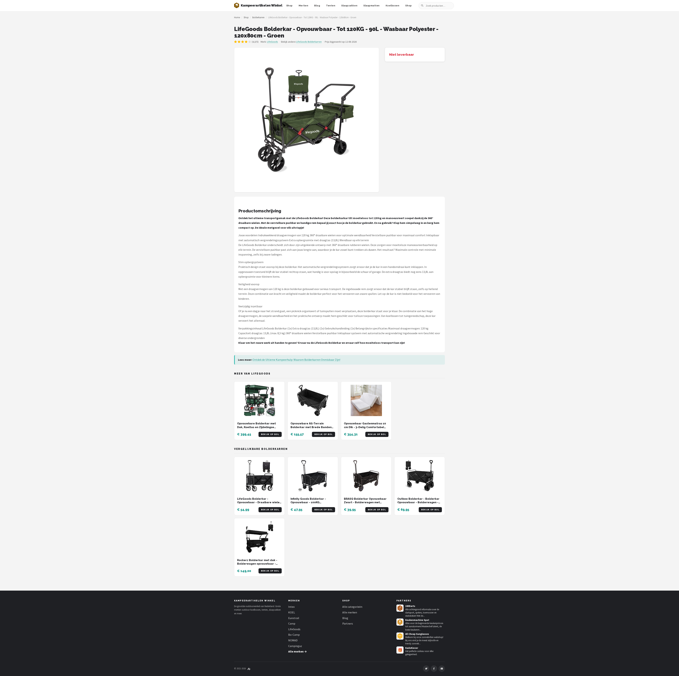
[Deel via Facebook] (434, 668)
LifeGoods (272, 41)
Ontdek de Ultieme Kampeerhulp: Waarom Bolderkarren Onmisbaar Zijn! (296, 359)
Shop (289, 5)
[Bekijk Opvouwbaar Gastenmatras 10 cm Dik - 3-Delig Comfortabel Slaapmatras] (366, 400)
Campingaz (295, 646)
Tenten (330, 5)
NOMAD (293, 640)
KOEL (291, 612)
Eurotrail (293, 618)
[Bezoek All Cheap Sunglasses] (400, 636)
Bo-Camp (294, 634)
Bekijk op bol (270, 434)
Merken (303, 5)
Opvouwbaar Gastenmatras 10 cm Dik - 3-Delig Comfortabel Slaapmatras (365, 427)
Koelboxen (392, 5)
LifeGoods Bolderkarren (309, 41)
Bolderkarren (258, 17)
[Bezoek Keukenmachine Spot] (400, 622)
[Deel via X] (426, 668)
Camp (291, 623)
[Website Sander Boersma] (248, 668)
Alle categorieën (352, 606)
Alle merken (349, 612)
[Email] (442, 668)
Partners (347, 623)
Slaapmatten (371, 5)
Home (237, 17)
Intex (291, 606)
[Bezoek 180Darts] (400, 608)
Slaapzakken (349, 5)
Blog (317, 5)
